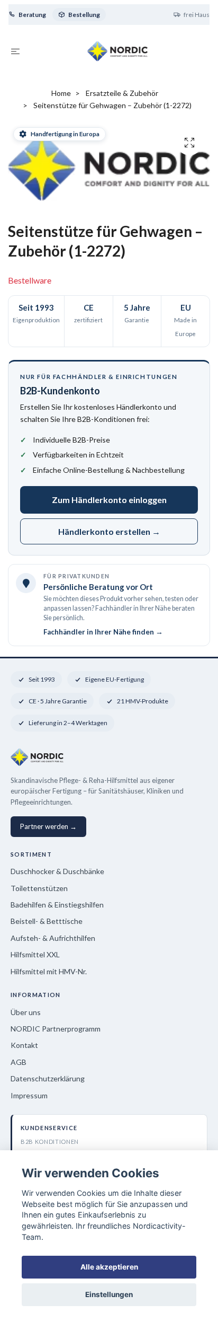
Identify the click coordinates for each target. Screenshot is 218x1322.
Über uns (26, 1012)
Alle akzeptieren (109, 1267)
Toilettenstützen (39, 888)
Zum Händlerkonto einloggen (109, 500)
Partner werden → (48, 826)
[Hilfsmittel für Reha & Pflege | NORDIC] (118, 51)
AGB (18, 1062)
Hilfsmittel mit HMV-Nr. (49, 971)
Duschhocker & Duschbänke (57, 871)
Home (61, 93)
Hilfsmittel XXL (35, 954)
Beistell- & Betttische (47, 921)
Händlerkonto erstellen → (109, 531)
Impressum (29, 1095)
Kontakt (24, 1045)
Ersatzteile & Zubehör (122, 93)
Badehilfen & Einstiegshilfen (57, 904)
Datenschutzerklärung (48, 1078)
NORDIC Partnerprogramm (56, 1028)
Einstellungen (109, 1294)
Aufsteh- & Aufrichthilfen (53, 937)
